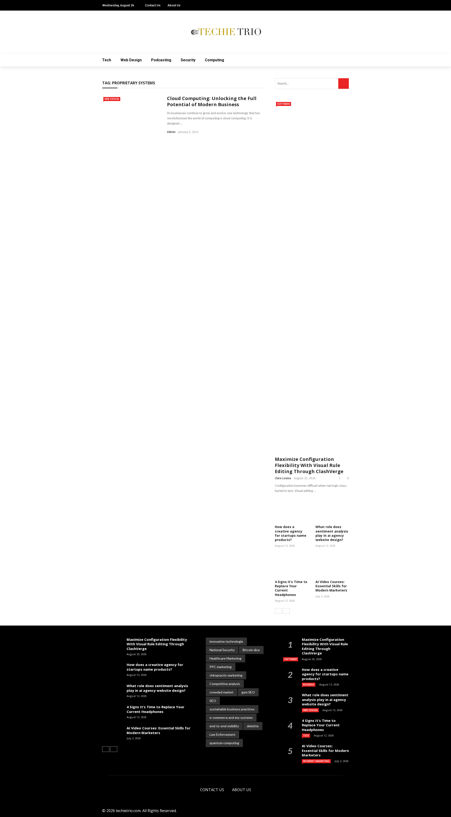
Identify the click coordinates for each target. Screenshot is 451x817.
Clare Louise (283, 478)
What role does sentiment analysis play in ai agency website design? (331, 533)
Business (308, 684)
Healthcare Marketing (225, 658)
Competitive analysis (225, 684)
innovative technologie (226, 641)
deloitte (253, 726)
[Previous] (278, 611)
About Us (173, 5)
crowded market (221, 692)
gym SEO (248, 692)
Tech (106, 60)
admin (171, 132)
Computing (214, 60)
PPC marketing (221, 667)
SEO (213, 701)
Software (283, 103)
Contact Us (152, 5)
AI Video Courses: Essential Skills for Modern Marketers (331, 586)
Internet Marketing (316, 761)
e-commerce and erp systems (231, 718)
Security (188, 60)
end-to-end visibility (224, 726)
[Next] (286, 611)
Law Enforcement (222, 734)
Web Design (131, 60)
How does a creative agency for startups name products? (290, 533)
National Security (222, 650)
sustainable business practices (232, 709)
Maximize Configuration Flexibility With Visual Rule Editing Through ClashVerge (309, 465)
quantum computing (224, 743)
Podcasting (161, 60)
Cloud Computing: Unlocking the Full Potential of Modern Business (212, 101)
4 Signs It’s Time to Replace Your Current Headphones (291, 588)
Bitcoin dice (251, 650)
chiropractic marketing (226, 675)
